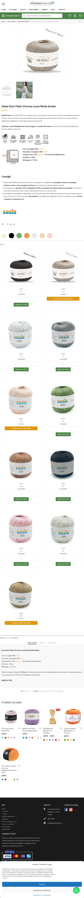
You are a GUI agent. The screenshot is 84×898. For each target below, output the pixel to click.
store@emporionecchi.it (54, 823)
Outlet (22, 9)
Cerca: (2, 244)
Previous (2, 53)
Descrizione (32, 643)
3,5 (43, 152)
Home (4, 9)
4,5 (42, 149)
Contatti (61, 9)
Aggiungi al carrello (21, 304)
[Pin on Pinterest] (14, 224)
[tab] (32, 643)
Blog (53, 9)
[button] (76, 890)
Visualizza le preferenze (42, 890)
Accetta (42, 884)
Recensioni (52, 642)
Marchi (45, 9)
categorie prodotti (13, 16)
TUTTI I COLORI (4, 235)
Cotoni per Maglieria (57, 691)
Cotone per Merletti (23, 21)
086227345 (50, 819)
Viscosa (40, 154)
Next (81, 53)
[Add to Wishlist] (3, 224)
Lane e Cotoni (11, 21)
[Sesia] (10, 212)
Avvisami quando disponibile (63, 299)
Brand (42, 643)
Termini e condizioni (8, 824)
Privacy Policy (47, 895)
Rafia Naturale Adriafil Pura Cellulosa (48, 731)
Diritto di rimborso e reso (9, 821)
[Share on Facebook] (7, 224)
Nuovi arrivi (33, 9)
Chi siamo (13, 9)
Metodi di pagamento (8, 816)
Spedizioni (5, 819)
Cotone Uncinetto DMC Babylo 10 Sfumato (70, 731)
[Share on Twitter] (11, 224)
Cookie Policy (37, 895)
